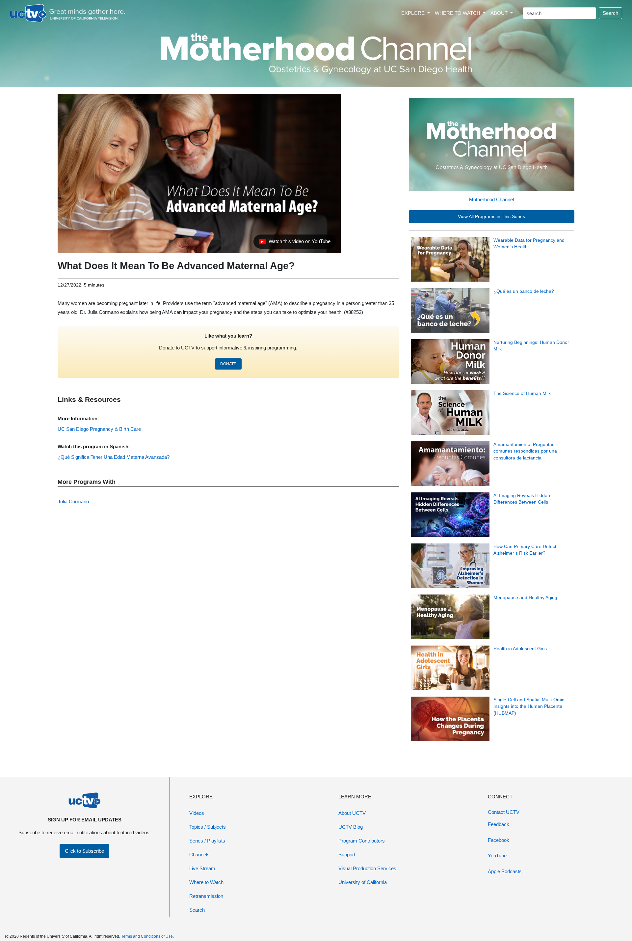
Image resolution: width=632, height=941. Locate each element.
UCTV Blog (350, 827)
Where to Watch (206, 882)
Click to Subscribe (84, 851)
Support (346, 854)
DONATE (228, 364)
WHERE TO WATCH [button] (458, 13)
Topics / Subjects (207, 827)
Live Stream (202, 868)
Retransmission (206, 896)
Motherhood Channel (491, 199)
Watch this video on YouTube (294, 243)
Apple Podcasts (505, 871)
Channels (199, 854)
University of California (362, 882)
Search (610, 13)
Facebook (498, 840)
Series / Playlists (207, 841)
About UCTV (352, 813)
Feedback (498, 824)
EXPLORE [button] (413, 13)
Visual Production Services (367, 868)
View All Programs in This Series (491, 216)
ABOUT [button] (499, 13)
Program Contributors (361, 841)
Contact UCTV (503, 812)
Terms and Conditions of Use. (147, 936)
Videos (196, 813)
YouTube (497, 855)
